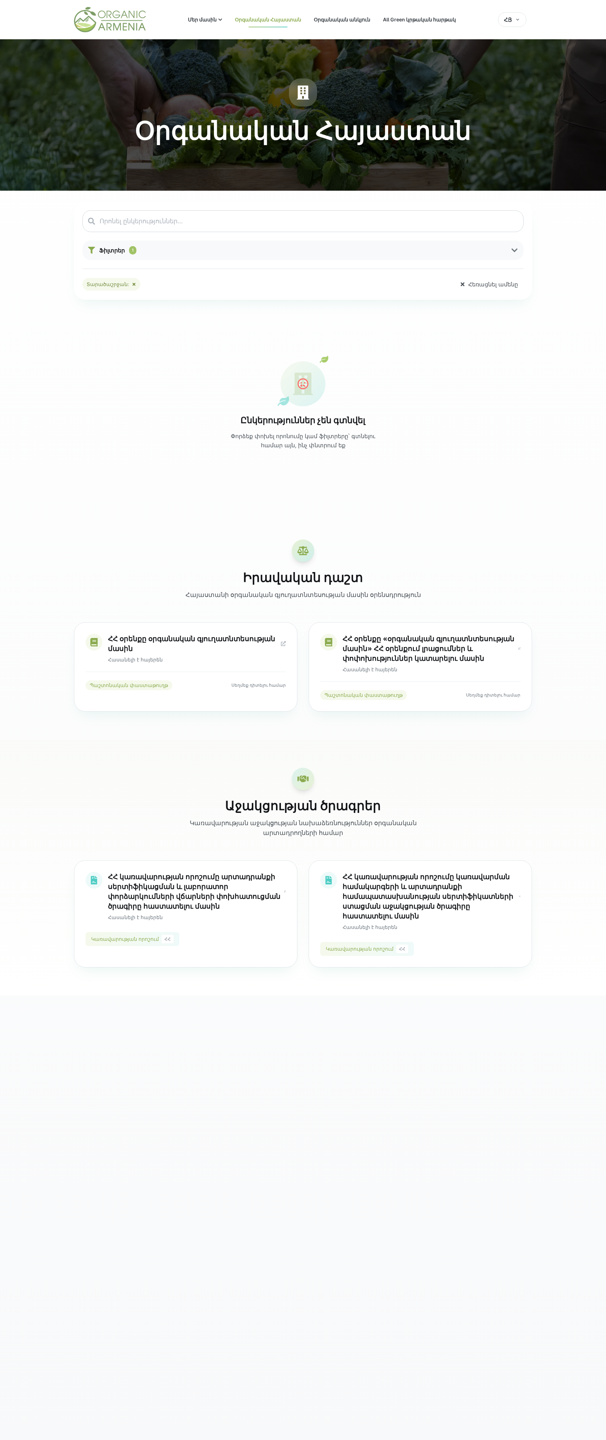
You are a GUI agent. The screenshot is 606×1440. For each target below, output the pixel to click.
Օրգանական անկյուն (342, 19)
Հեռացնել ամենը (493, 284)
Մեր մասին (202, 19)
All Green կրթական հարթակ (419, 19)
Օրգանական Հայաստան (268, 19)
